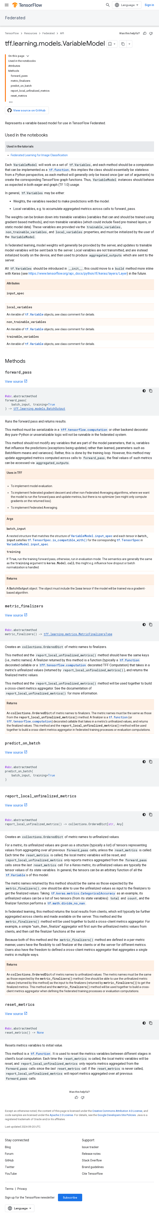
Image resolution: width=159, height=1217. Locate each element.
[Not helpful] (151, 33)
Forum (9, 1153)
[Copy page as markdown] (123, 44)
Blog (8, 1147)
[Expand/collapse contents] (27, 56)
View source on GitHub (29, 110)
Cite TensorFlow (92, 1173)
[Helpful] (145, 33)
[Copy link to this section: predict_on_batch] (44, 743)
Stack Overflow (92, 1160)
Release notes (91, 1153)
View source (14, 382)
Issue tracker (90, 1147)
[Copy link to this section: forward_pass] (36, 372)
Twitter (9, 1167)
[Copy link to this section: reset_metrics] (39, 1004)
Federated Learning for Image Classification (39, 155)
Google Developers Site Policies (117, 1115)
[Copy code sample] (150, 390)
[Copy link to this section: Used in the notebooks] (52, 135)
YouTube (11, 1173)
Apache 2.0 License (61, 1115)
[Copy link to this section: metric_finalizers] (47, 606)
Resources (30, 33)
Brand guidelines (93, 1167)
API (62, 33)
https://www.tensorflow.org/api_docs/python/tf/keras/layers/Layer (78, 273)
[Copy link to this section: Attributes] (24, 283)
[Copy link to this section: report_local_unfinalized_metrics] (80, 796)
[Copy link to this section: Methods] (29, 361)
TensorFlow (12, 33)
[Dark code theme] (144, 390)
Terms (9, 1188)
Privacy (22, 1188)
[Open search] (107, 4)
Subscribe (70, 1197)
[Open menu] (6, 5)
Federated (15, 18)
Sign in (149, 5)
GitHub (9, 1160)
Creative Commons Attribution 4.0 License (117, 1110)
